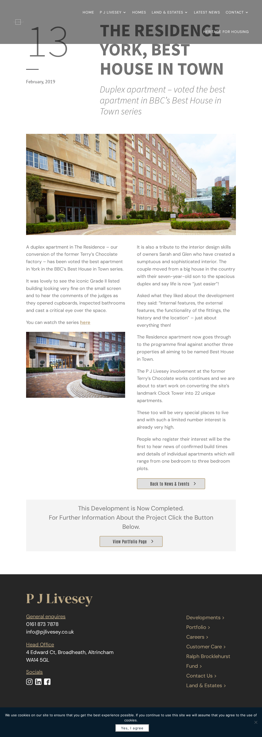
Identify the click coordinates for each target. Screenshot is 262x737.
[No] (255, 722)
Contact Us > (201, 675)
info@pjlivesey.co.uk (50, 631)
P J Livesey (111, 12)
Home (88, 12)
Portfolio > (198, 627)
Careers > (197, 637)
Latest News (207, 12)
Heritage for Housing (226, 31)
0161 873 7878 (42, 624)
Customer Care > (206, 646)
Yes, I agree (132, 728)
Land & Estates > (206, 685)
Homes (139, 12)
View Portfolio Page (130, 541)
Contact (235, 12)
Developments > (205, 617)
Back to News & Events (169, 483)
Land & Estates (167, 12)
